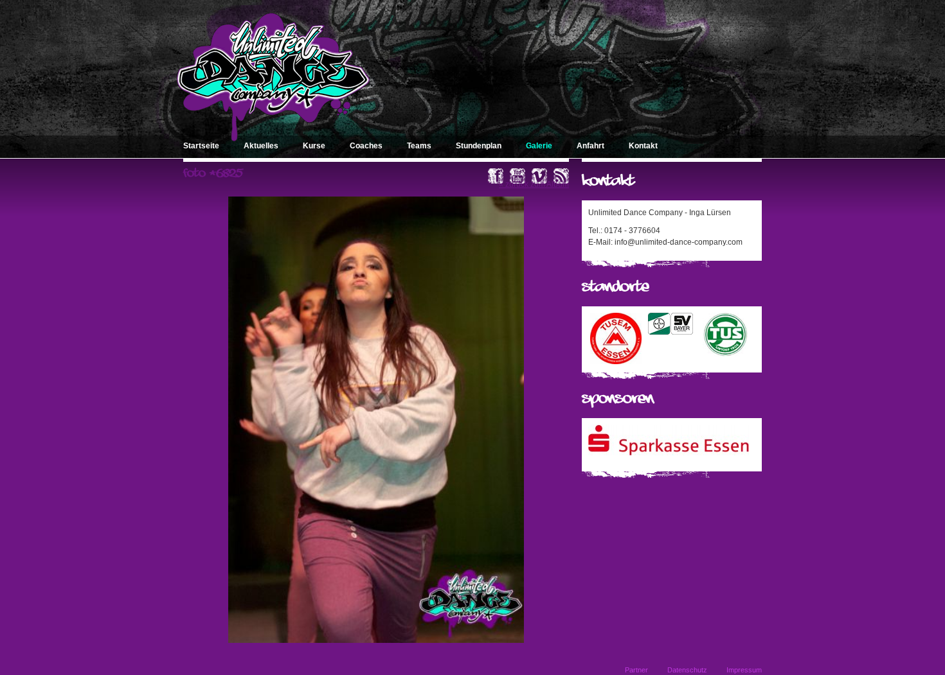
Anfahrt (590, 145)
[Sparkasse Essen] (668, 452)
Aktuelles (261, 145)
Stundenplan (478, 145)
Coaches (366, 145)
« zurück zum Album (534, 184)
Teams (419, 145)
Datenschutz (687, 670)
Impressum (744, 670)
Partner (636, 670)
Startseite (201, 145)
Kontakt (643, 145)
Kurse (314, 145)
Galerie (539, 145)
